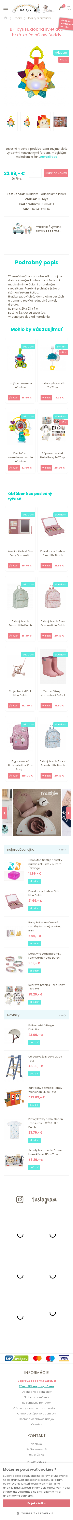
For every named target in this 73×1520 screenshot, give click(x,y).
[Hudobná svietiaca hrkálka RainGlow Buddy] (36, 74)
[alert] (36, 1491)
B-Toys (42, 199)
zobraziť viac (48, 157)
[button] (36, 1513)
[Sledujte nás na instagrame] (36, 1211)
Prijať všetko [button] (36, 1503)
